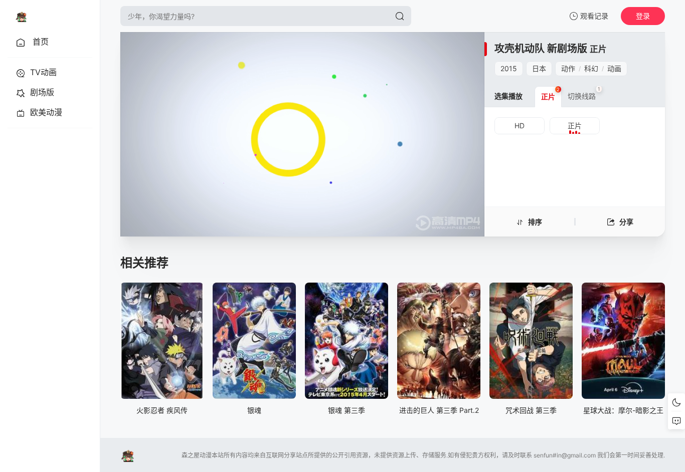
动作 (568, 68)
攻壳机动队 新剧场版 (540, 49)
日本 (539, 68)
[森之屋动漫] (21, 16)
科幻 (591, 68)
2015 (508, 68)
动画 (614, 68)
